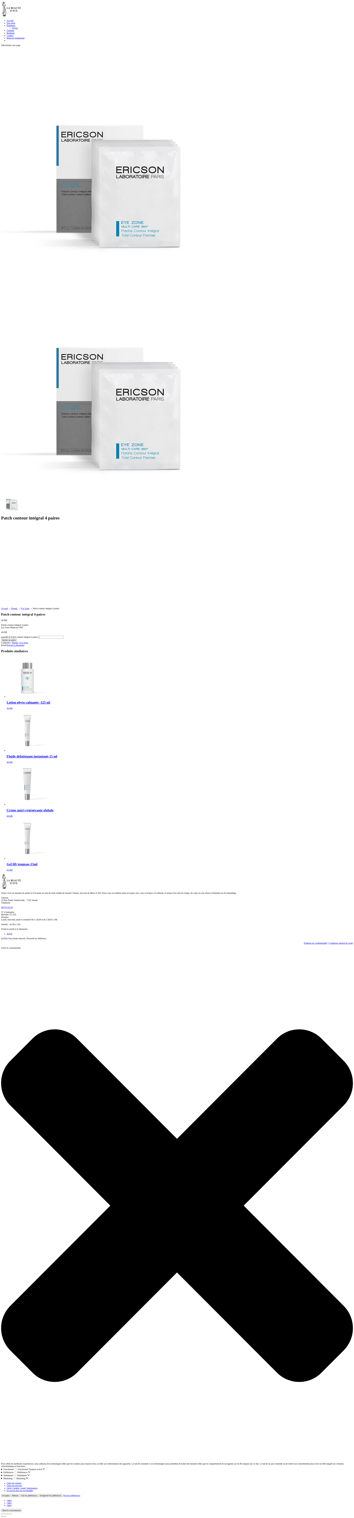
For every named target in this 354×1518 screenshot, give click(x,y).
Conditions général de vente (341, 943)
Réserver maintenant (15, 38)
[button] (177, 1206)
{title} (9, 1500)
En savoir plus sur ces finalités (20, 1490)
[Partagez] (8, 1513)
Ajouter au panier (9, 640)
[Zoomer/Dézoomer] (2, 1513)
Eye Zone (25, 608)
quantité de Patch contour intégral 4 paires (19, 637)
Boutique (11, 33)
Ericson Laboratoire (15, 645)
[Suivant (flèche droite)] (5, 1516)
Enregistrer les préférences (50, 1496)
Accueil (10, 20)
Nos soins (11, 23)
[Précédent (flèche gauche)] (2, 1516)
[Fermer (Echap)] (10, 1513)
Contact (10, 35)
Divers (15, 28)
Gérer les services (14, 1485)
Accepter (5, 1496)
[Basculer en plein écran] (5, 1513)
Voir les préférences (29, 1496)
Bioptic (14, 608)
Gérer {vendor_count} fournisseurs (22, 1488)
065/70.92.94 (7, 907)
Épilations (11, 25)
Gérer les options (14, 1483)
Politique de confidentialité (315, 943)
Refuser (15, 1496)
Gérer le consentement (11, 1510)
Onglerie (10, 30)
